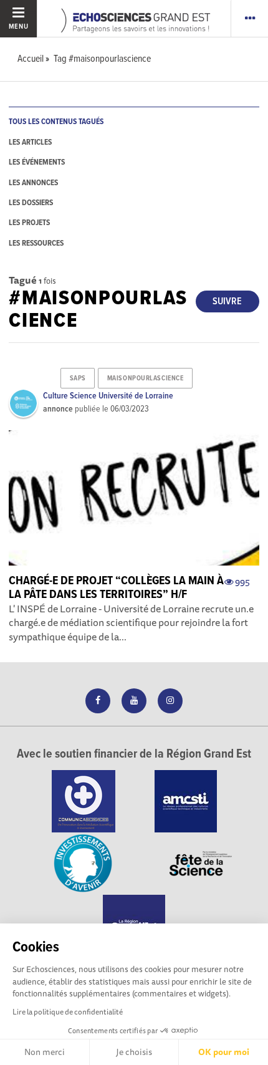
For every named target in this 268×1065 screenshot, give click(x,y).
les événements (37, 162)
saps (78, 378)
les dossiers (31, 203)
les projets (29, 223)
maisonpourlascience (145, 378)
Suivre (227, 301)
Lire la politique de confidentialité (67, 1012)
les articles (30, 142)
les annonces (33, 183)
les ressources (36, 243)
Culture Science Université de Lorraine (108, 396)
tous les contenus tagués (56, 122)
